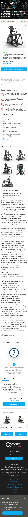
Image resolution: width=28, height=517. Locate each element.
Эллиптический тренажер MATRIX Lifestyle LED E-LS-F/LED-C (7, 426)
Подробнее (7, 434)
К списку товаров (7, 85)
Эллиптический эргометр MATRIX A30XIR (21, 426)
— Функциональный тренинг (14, 482)
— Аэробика (14, 489)
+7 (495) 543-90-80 (15, 398)
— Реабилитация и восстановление (14, 487)
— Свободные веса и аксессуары (14, 484)
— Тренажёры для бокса (14, 490)
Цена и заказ (11, 21)
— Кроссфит (14, 486)
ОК (12, 513)
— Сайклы (14, 492)
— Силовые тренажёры (14, 481)
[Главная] (2, 6)
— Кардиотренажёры (14, 479)
